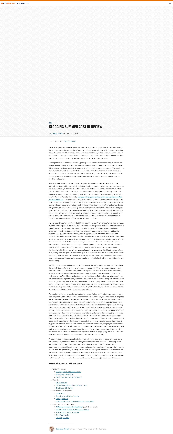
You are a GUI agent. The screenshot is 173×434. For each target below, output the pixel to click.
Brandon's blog (70, 141)
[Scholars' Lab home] (14, 3)
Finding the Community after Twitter (69, 377)
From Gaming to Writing (64, 374)
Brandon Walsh (56, 133)
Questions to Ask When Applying (67, 396)
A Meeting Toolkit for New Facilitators (69, 407)
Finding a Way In (62, 399)
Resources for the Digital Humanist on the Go (72, 409)
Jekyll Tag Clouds (62, 415)
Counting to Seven (62, 417)
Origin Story (60, 393)
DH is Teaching (61, 382)
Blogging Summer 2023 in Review (68, 372)
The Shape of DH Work (64, 388)
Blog (50, 122)
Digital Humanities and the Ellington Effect (71, 385)
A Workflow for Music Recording (67, 412)
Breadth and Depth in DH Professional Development (75, 401)
